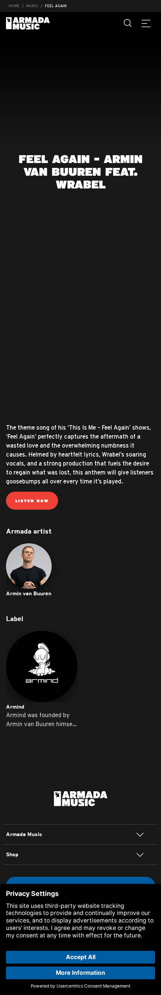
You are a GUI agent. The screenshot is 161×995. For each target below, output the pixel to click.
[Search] (128, 23)
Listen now (32, 500)
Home (14, 6)
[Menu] (146, 23)
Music (32, 6)
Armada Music (28, 23)
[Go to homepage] (80, 798)
